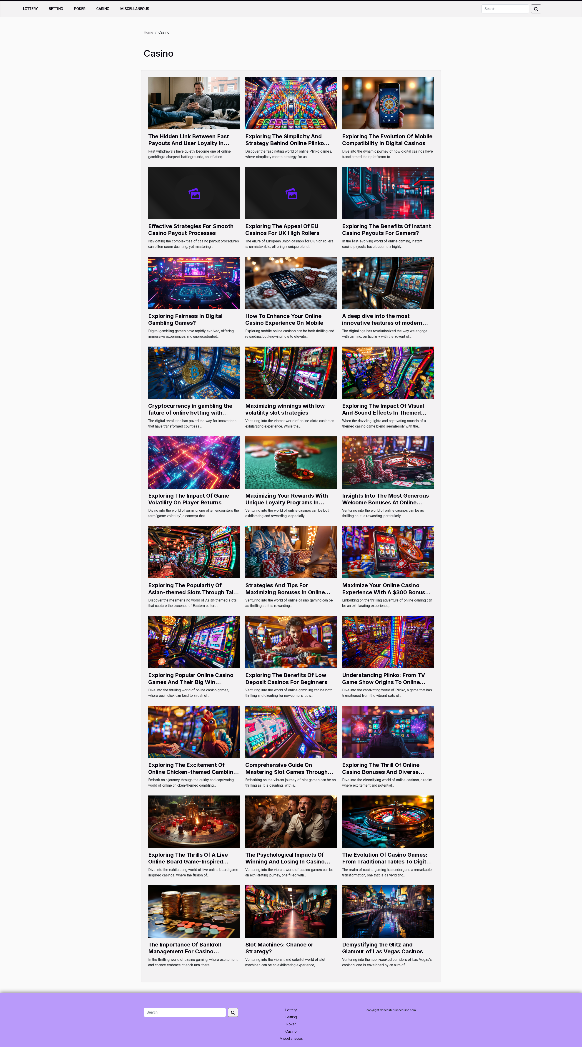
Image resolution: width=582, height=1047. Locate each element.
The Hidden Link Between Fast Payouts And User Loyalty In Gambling (188, 143)
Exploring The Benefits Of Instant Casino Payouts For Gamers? (386, 229)
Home (148, 32)
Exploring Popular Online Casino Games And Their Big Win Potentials (190, 682)
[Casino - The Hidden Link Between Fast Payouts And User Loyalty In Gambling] (194, 103)
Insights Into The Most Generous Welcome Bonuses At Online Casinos (385, 502)
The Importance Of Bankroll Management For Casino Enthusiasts (184, 951)
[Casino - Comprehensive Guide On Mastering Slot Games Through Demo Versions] (291, 731)
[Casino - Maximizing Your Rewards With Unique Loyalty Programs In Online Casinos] (291, 462)
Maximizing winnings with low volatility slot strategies (285, 409)
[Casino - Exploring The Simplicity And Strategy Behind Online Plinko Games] (291, 103)
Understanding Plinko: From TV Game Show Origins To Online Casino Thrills (383, 682)
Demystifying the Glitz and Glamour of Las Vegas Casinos (382, 948)
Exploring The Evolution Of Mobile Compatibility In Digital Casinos (387, 139)
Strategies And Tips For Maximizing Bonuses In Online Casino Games (285, 592)
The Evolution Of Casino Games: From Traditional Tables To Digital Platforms (386, 861)
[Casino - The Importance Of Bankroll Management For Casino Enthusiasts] (194, 911)
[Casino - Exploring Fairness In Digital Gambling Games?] (194, 282)
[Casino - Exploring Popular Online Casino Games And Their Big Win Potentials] (194, 642)
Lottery (30, 9)
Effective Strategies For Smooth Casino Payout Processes (190, 229)
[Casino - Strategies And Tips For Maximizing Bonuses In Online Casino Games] (291, 552)
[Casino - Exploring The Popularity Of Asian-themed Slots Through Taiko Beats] (194, 552)
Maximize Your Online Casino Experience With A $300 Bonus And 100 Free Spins (383, 592)
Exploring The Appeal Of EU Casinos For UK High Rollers (282, 229)
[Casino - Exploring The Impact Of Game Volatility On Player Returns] (194, 462)
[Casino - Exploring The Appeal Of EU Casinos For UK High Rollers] (291, 193)
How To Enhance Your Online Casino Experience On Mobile (284, 319)
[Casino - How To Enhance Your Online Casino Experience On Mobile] (291, 282)
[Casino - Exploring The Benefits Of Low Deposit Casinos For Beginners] (291, 642)
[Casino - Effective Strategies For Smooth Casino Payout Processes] (194, 193)
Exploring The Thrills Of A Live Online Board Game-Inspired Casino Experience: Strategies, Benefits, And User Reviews (189, 865)
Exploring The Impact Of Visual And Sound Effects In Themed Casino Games (383, 413)
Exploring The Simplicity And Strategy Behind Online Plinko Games (284, 143)
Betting (56, 9)
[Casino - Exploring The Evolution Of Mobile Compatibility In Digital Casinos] (388, 103)
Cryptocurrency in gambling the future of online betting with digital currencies (190, 413)
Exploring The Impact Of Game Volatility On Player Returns (188, 499)
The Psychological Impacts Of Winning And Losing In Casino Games (285, 861)
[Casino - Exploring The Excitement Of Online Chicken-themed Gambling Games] (194, 731)
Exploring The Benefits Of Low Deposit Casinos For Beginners (286, 678)
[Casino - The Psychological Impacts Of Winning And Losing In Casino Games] (291, 821)
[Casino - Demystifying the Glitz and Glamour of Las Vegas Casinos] (388, 911)
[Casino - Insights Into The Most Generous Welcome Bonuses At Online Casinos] (388, 462)
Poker (79, 9)
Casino (102, 9)
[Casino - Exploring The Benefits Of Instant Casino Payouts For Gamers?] (388, 193)
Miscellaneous (134, 9)
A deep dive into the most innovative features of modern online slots (382, 323)
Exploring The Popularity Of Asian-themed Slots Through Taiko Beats (193, 592)
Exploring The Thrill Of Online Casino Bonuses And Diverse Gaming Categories (380, 772)
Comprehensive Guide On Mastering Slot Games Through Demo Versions (286, 772)
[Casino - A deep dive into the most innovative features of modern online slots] (388, 282)
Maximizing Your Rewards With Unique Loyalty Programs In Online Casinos (286, 502)
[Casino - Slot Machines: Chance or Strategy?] (291, 911)
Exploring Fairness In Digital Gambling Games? (185, 319)
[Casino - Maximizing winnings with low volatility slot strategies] (291, 372)
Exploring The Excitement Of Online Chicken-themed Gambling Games (192, 772)
